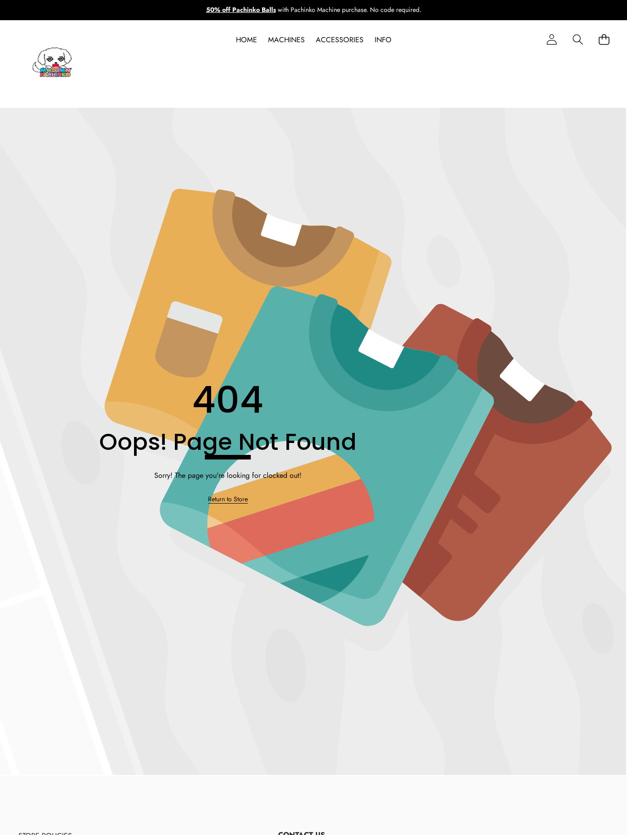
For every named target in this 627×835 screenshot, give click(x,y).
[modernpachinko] (53, 64)
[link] (228, 499)
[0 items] (603, 39)
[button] (577, 39)
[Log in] (551, 39)
